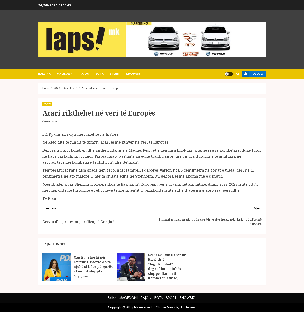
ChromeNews (165, 307)
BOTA (99, 74)
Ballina (44, 74)
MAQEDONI (65, 74)
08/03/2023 (52, 121)
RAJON (84, 74)
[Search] (237, 74)
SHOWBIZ (133, 74)
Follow (257, 74)
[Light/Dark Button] (229, 74)
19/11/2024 (83, 276)
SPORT (115, 74)
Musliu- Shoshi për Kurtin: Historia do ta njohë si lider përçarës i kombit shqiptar (93, 264)
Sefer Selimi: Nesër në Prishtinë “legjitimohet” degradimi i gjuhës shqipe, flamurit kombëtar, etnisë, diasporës (167, 269)
